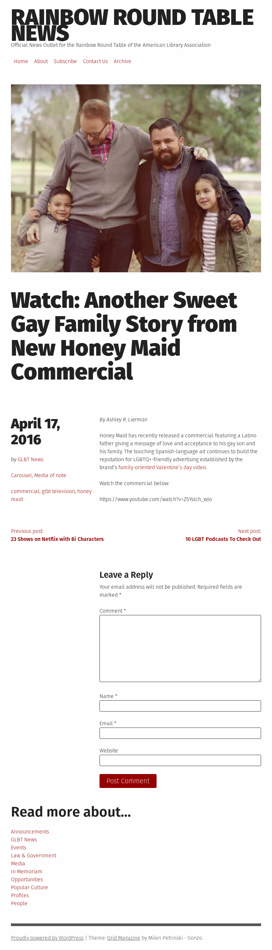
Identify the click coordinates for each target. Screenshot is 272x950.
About (41, 61)
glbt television (58, 491)
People (19, 903)
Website (109, 750)
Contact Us (95, 61)
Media (18, 863)
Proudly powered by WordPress (47, 938)
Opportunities (27, 879)
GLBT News (30, 459)
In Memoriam (26, 871)
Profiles (20, 895)
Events (18, 847)
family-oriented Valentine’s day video (162, 467)
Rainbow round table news (132, 25)
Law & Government (33, 855)
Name (108, 696)
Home (21, 61)
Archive (122, 61)
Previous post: (57, 535)
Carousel (21, 475)
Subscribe (65, 61)
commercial (25, 491)
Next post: (223, 535)
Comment (113, 611)
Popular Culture (29, 887)
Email (108, 723)
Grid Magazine (123, 938)
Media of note (50, 475)
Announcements (30, 831)
